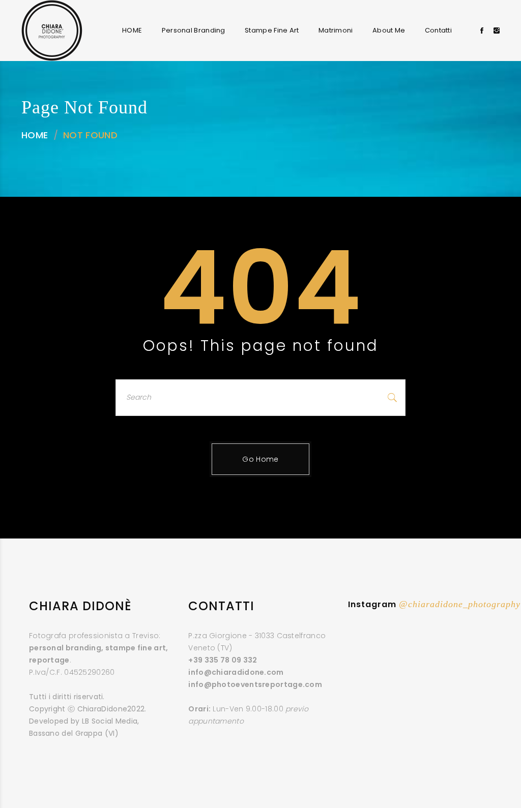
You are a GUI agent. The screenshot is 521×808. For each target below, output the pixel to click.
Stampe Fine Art (272, 30)
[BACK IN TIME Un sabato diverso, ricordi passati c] (401, 637)
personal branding (65, 648)
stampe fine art (135, 648)
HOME (132, 30)
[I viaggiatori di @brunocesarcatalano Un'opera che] (365, 637)
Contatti (438, 30)
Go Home (260, 459)
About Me (388, 30)
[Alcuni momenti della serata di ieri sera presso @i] (401, 659)
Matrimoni (336, 30)
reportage (49, 660)
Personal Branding (193, 30)
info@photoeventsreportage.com (255, 684)
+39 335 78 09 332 (222, 660)
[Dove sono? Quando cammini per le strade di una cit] (438, 637)
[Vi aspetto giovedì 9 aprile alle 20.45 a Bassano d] (438, 659)
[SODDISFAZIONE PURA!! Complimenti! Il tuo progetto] (365, 659)
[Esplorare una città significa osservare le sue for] (475, 637)
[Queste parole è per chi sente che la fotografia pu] (475, 659)
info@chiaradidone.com (235, 672)
